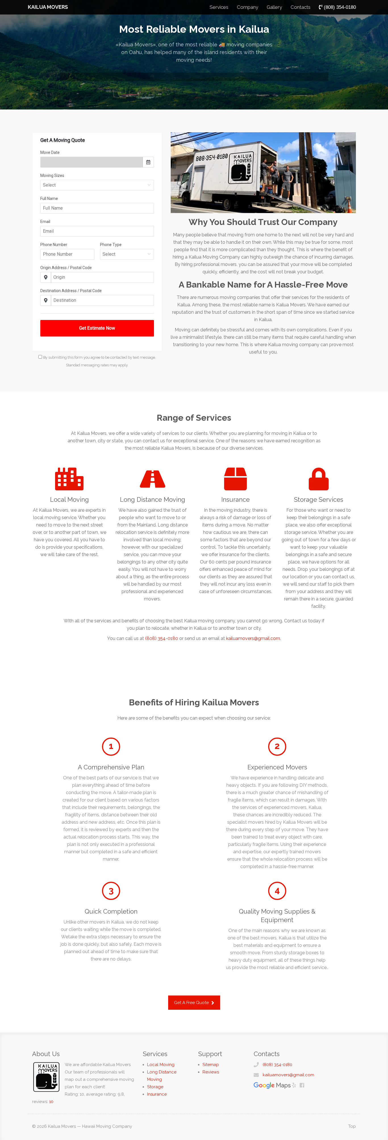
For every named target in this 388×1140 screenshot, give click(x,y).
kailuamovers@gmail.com (253, 638)
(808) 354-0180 (161, 638)
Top (352, 1126)
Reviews (211, 1072)
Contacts (300, 7)
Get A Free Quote (192, 1002)
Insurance (157, 1094)
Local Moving (160, 1064)
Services (219, 7)
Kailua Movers (48, 7)
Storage (155, 1086)
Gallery (274, 7)
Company (247, 7)
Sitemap (211, 1064)
